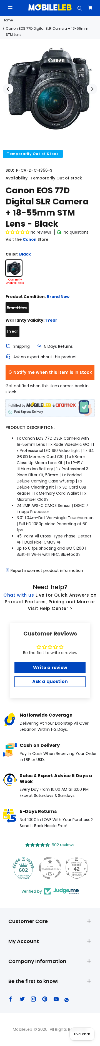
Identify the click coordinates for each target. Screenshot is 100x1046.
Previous (8, 89)
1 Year (12, 331)
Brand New (17, 308)
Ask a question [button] (50, 681)
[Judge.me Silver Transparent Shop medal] (50, 868)
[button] (17, 232)
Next (92, 89)
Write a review (50, 667)
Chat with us (18, 595)
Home (8, 20)
